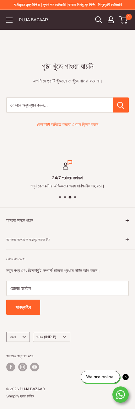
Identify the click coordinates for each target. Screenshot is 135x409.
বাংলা (13, 337)
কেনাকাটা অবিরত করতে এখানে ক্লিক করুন (67, 124)
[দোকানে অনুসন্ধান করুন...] (121, 105)
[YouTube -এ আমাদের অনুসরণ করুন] (34, 367)
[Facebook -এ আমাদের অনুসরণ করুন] (10, 367)
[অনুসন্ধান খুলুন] (98, 19)
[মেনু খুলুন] (9, 20)
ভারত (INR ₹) (46, 337)
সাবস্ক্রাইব (23, 307)
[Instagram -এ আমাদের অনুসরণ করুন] (22, 367)
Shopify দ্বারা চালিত (20, 396)
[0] (123, 20)
